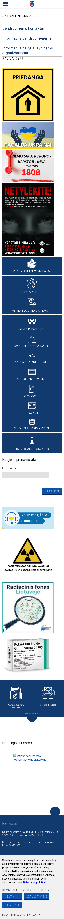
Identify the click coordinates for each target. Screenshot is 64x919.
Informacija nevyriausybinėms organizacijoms (27, 50)
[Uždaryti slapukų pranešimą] (61, 860)
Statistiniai (34, 890)
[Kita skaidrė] (59, 772)
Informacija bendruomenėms (26, 38)
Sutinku (12, 896)
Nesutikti (12, 904)
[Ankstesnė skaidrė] (2, 772)
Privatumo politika (34, 882)
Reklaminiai (49, 890)
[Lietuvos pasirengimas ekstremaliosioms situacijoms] (32, 772)
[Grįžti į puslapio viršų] (55, 811)
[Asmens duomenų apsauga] (16, 696)
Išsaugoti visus (36, 896)
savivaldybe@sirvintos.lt (31, 835)
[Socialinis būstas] (48, 696)
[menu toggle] (5, 3)
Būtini (8, 890)
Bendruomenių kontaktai (23, 28)
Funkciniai (20, 890)
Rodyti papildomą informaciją (21, 914)
